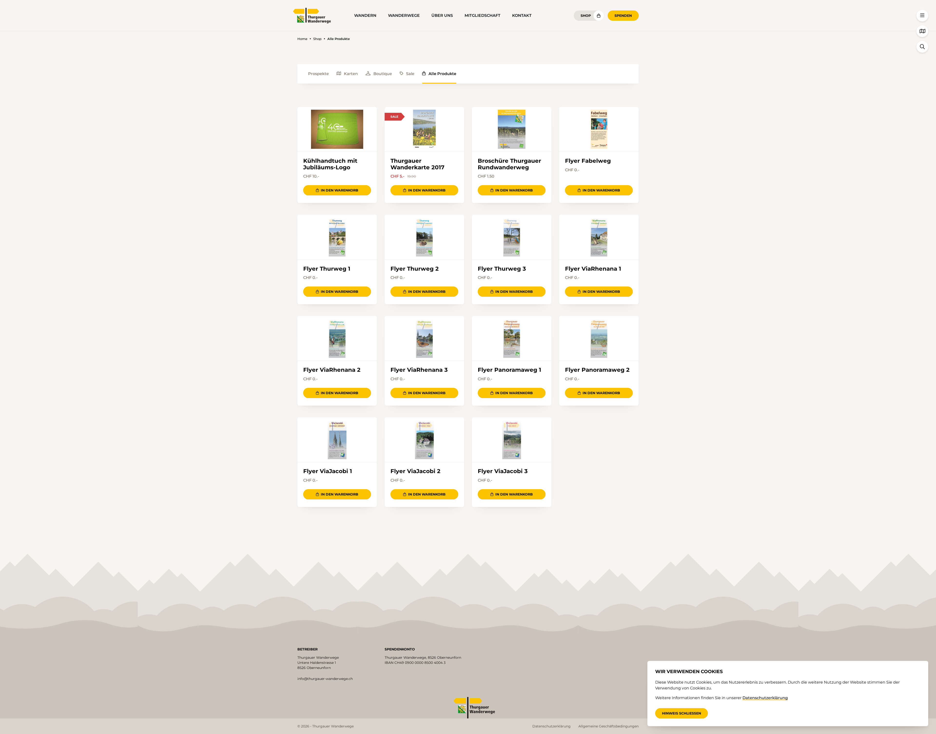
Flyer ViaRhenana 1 (593, 269)
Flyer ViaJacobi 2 (415, 471)
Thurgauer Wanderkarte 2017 (417, 164)
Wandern (365, 15)
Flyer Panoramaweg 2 (597, 370)
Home (302, 39)
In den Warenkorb (339, 190)
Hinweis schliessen (681, 713)
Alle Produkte (442, 73)
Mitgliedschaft (482, 15)
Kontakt (522, 15)
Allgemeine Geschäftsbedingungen (608, 726)
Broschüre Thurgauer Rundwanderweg (509, 164)
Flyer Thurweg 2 (414, 269)
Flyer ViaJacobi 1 (327, 471)
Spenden (623, 15)
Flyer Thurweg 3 (502, 269)
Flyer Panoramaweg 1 (509, 370)
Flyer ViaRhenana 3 (419, 370)
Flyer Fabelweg (588, 161)
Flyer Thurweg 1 (326, 269)
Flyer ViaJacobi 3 (503, 471)
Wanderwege (404, 15)
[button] (922, 15)
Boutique (382, 73)
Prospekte (318, 73)
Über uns (442, 15)
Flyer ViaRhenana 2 (332, 370)
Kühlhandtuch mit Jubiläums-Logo (330, 164)
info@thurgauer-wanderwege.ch (325, 679)
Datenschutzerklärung (551, 726)
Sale (410, 73)
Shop (586, 15)
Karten (351, 73)
